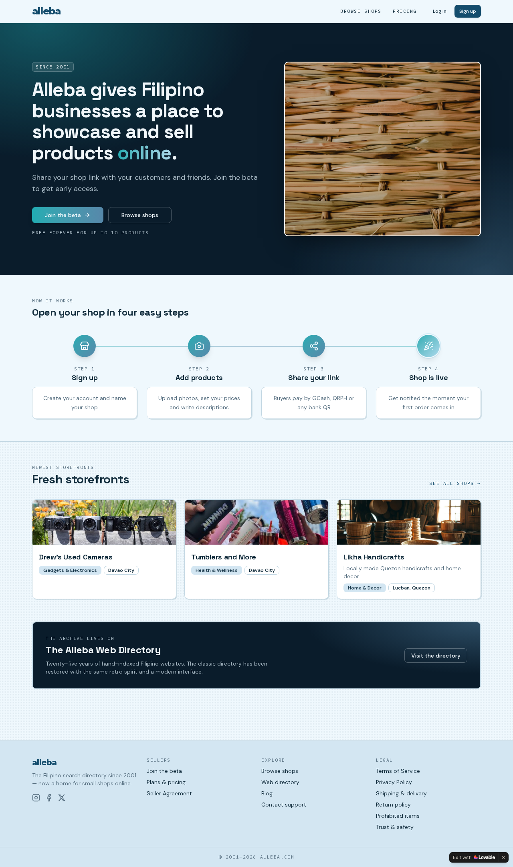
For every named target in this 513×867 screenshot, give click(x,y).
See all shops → (455, 483)
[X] (62, 798)
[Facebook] (49, 798)
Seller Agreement (169, 793)
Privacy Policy (394, 782)
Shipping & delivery (401, 793)
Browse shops (361, 11)
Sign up (467, 11)
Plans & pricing (166, 782)
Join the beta (63, 215)
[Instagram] (36, 798)
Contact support (283, 804)
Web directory (280, 782)
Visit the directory (435, 655)
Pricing (405, 11)
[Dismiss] (503, 857)
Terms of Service (398, 770)
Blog (267, 793)
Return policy (393, 804)
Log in (439, 11)
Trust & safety (395, 827)
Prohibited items (398, 815)
